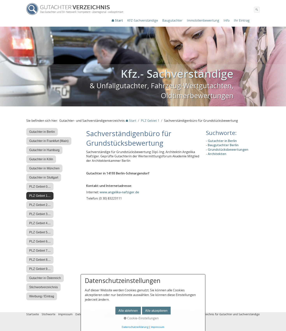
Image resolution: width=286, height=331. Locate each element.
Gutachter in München (44, 168)
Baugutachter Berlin (223, 145)
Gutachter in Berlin (42, 131)
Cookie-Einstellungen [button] (142, 318)
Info (227, 20)
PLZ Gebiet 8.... (40, 259)
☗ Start (117, 20)
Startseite (32, 314)
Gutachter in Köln (41, 159)
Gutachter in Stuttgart (43, 177)
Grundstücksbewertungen (228, 149)
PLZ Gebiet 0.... (40, 186)
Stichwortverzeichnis (43, 287)
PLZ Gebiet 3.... (40, 214)
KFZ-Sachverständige (142, 20)
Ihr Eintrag (242, 20)
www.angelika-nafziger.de (119, 192)
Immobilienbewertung (203, 20)
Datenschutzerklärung (135, 327)
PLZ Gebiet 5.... (40, 232)
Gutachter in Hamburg (44, 150)
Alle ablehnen (128, 310)
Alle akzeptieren (156, 310)
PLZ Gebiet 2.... (40, 205)
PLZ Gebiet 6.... (40, 241)
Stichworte (48, 314)
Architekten (217, 154)
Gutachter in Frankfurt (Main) (48, 141)
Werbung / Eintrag (41, 296)
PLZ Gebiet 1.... (40, 195)
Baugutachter (172, 20)
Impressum (65, 314)
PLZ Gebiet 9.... (40, 269)
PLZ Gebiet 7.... (40, 250)
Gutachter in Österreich (45, 278)
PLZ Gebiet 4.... (40, 223)
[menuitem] (117, 20)
